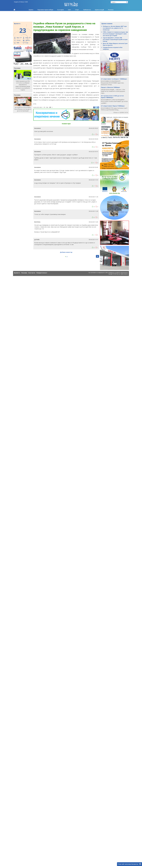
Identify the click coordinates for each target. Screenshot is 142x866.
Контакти (31, 273)
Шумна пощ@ (99, 10)
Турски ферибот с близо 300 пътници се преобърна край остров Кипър (115, 39)
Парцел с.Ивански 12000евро (110, 87)
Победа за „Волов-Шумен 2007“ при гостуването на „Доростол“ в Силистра (115, 28)
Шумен (31, 10)
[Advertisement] (71, 16)
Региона (110, 10)
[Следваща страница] (97, 256)
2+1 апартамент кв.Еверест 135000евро (114, 79)
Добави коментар (66, 252)
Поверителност (41, 273)
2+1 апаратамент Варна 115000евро (113, 106)
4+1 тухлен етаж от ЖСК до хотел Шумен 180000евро (112, 96)
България (60, 10)
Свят (69, 10)
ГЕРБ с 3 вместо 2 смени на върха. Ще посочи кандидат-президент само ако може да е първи (115, 33)
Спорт (77, 10)
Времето (17, 273)
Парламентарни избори (45, 10)
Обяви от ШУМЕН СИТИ (120, 112)
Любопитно (87, 10)
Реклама (24, 273)
